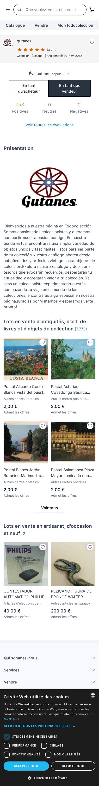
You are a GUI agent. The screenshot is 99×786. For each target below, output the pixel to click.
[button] (49, 725)
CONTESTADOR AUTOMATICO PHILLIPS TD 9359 (25, 594)
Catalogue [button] (15, 25)
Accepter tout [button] (26, 766)
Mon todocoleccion (75, 25)
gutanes (24, 41)
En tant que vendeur (69, 88)
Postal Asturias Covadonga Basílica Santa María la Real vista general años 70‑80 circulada (69, 389)
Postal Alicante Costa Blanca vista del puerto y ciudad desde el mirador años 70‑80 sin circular (25, 389)
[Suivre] (42, 342)
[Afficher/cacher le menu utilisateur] (6, 10)
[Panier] (92, 9)
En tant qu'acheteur (29, 88)
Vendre (41, 25)
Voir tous (49, 507)
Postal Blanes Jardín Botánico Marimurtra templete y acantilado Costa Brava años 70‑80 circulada (26, 472)
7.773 (81, 329)
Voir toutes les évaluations (49, 124)
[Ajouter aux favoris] (92, 42)
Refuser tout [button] (73, 766)
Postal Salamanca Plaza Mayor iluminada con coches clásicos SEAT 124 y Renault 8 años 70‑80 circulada (72, 472)
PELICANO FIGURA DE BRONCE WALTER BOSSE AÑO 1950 (71, 594)
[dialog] (49, 737)
